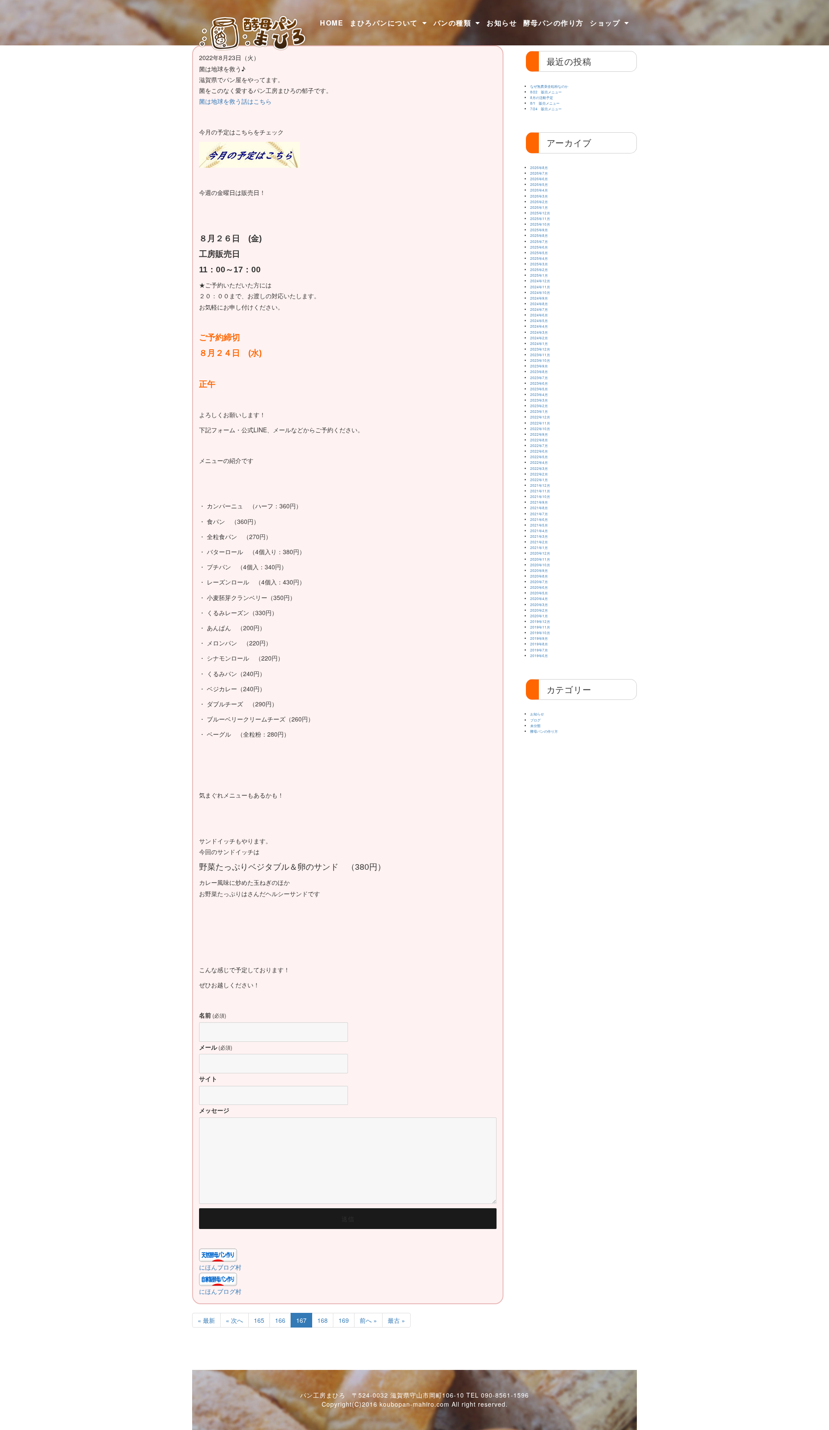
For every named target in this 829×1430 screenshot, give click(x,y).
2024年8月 (539, 303)
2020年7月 (539, 581)
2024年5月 (539, 320)
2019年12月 (540, 621)
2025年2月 (539, 269)
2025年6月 (539, 247)
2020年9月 (539, 570)
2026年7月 (539, 173)
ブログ (535, 720)
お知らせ (502, 23)
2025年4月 (539, 258)
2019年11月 (540, 627)
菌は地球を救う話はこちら (235, 101)
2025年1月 (539, 275)
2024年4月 (539, 326)
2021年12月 (540, 485)
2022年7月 (539, 445)
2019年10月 (540, 632)
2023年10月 (540, 360)
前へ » (368, 1320)
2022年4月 (539, 462)
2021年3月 (539, 536)
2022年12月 (540, 417)
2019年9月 (539, 638)
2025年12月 (540, 213)
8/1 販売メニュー (545, 103)
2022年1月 (539, 479)
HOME (331, 23)
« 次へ (234, 1320)
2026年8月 (539, 167)
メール (215, 1047)
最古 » (396, 1320)
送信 (348, 1218)
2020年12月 (540, 553)
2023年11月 (540, 354)
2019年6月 (539, 655)
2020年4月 (539, 598)
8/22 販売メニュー (546, 91)
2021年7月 (539, 513)
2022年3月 (539, 468)
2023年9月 (539, 366)
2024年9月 (539, 298)
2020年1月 (539, 615)
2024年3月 (539, 332)
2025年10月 (540, 224)
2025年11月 (540, 218)
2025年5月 (539, 252)
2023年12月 (540, 349)
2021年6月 (539, 519)
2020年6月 (539, 587)
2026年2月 (539, 201)
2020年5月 (539, 593)
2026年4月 (539, 190)
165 (259, 1320)
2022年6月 (539, 451)
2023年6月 (539, 383)
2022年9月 (539, 434)
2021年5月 (539, 525)
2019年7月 (539, 650)
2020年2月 (539, 610)
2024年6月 (539, 315)
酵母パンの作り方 (553, 23)
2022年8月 (539, 439)
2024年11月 (540, 286)
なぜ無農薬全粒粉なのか (549, 86)
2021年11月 (540, 490)
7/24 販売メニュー (546, 108)
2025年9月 (539, 229)
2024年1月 (539, 343)
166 (280, 1320)
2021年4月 (539, 530)
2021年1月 (539, 547)
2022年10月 (540, 428)
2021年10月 (540, 496)
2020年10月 (540, 564)
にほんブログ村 (220, 1267)
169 (344, 1320)
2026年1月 (539, 207)
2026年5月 (539, 184)
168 (322, 1320)
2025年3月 (539, 264)
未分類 (535, 725)
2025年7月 (539, 241)
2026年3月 (539, 196)
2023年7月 (539, 377)
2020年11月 (540, 559)
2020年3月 (539, 604)
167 (301, 1320)
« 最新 (206, 1320)
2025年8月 (539, 235)
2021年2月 (539, 541)
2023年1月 (539, 411)
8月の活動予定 (541, 97)
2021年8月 (539, 507)
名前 (212, 1015)
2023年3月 (539, 400)
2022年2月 (539, 474)
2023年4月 (539, 394)
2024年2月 (539, 337)
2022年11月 (540, 423)
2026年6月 (539, 178)
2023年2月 (539, 405)
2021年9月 (539, 502)
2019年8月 (539, 644)
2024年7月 (539, 309)
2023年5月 (539, 388)
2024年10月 (540, 292)
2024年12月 (540, 280)
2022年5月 (539, 456)
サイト (208, 1078)
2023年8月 (539, 371)
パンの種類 (452, 23)
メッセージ (214, 1110)
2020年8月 (539, 576)
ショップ (605, 23)
